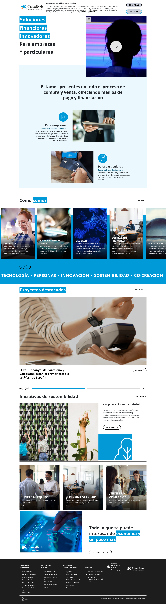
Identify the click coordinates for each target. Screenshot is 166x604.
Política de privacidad (73, 580)
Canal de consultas (50, 572)
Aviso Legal (69, 577)
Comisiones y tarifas (50, 577)
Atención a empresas (94, 574)
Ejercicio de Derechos (73, 582)
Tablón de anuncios (50, 584)
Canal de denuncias (50, 574)
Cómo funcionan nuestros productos (72, 589)
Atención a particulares (95, 572)
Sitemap (46, 587)
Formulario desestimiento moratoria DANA (95, 579)
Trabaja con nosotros (29, 585)
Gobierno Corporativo (29, 574)
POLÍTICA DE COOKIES (86, 12)
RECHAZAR (134, 5)
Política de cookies (72, 574)
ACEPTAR (134, 11)
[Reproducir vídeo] (116, 46)
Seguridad (69, 572)
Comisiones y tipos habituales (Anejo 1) (50, 581)
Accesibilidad (70, 585)
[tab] (58, 388)
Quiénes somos (27, 572)
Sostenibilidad (27, 580)
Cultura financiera (28, 582)
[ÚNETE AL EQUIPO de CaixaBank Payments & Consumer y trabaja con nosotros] (40, 487)
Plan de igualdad (27, 577)
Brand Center (26, 592)
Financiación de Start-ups (29, 589)
